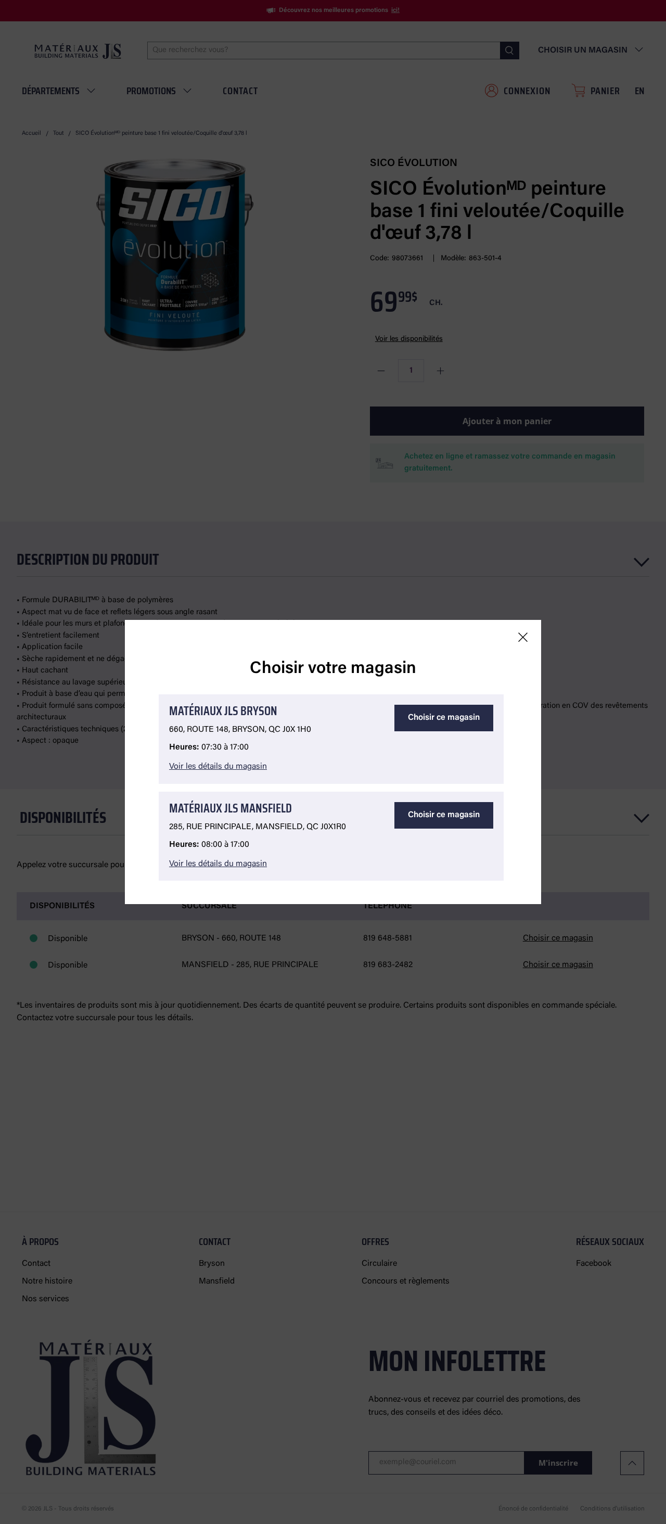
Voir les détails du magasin (218, 767)
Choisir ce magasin (444, 718)
